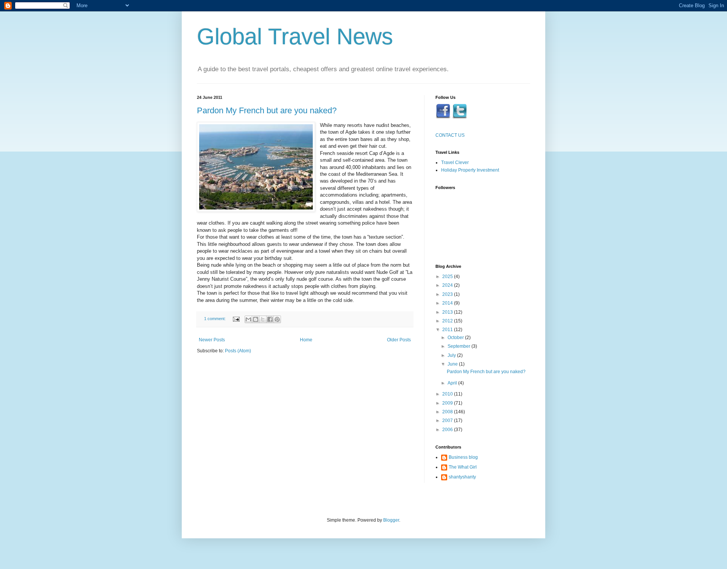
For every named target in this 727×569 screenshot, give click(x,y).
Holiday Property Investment (470, 170)
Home (306, 339)
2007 (448, 420)
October (456, 337)
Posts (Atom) (238, 350)
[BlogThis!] (255, 319)
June (453, 364)
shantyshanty (462, 477)
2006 (448, 429)
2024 (448, 285)
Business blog (463, 457)
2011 (448, 329)
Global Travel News (295, 36)
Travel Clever (455, 162)
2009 (448, 403)
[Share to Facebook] (270, 319)
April (453, 383)
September (459, 346)
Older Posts (399, 339)
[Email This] (248, 319)
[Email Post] (236, 318)
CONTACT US (450, 135)
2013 (448, 312)
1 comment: (215, 318)
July (452, 355)
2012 (448, 321)
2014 (448, 303)
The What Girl (463, 467)
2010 (448, 394)
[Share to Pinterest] (277, 319)
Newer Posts (212, 339)
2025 (448, 276)
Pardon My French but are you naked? (267, 110)
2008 (448, 411)
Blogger (391, 520)
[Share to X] (263, 319)
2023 (448, 294)
